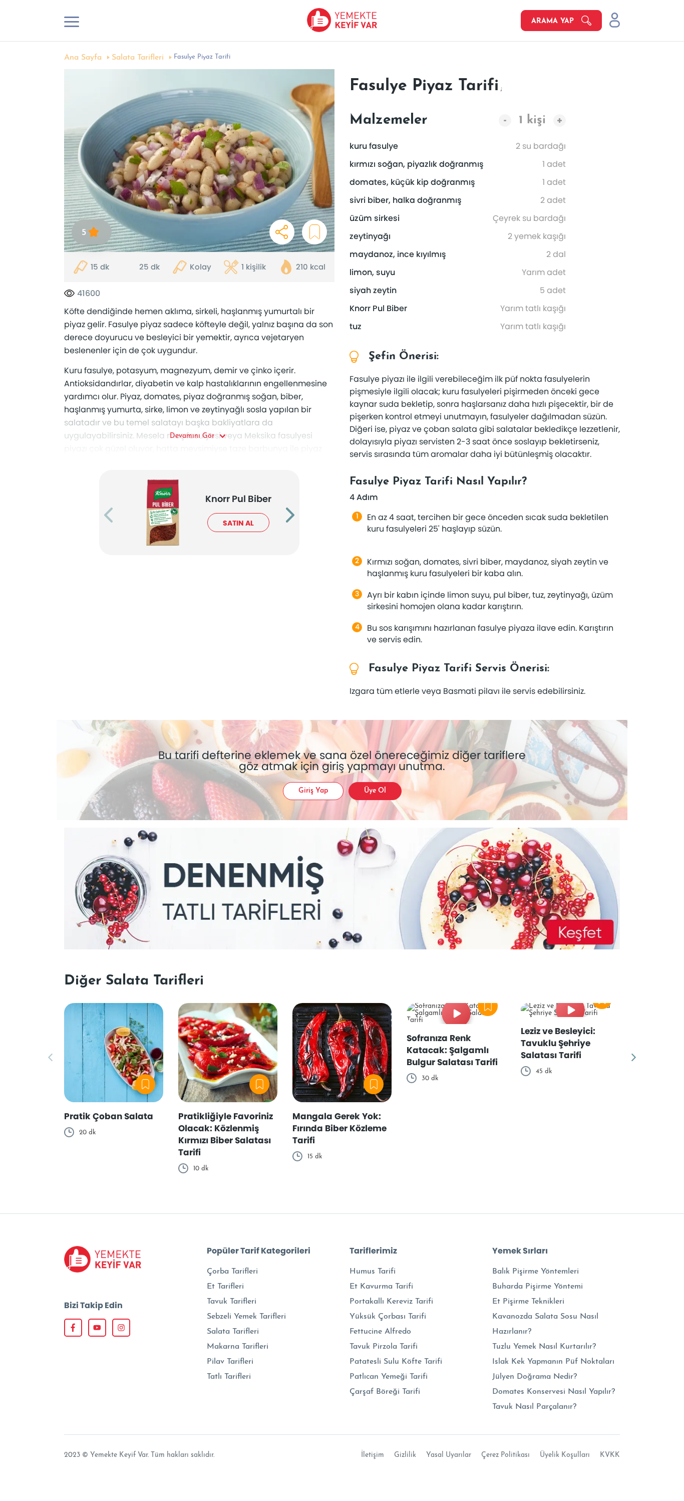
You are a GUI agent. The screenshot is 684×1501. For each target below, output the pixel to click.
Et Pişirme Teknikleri (528, 1302)
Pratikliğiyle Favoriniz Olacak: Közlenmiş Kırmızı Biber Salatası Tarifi (225, 1134)
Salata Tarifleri (138, 58)
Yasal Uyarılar (448, 1455)
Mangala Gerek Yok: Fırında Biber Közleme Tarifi (339, 1128)
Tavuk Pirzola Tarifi (384, 1347)
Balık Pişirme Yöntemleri (535, 1272)
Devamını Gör (192, 436)
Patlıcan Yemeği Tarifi (389, 1377)
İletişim (372, 1455)
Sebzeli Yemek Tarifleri (246, 1317)
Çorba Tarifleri (232, 1272)
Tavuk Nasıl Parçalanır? (534, 1407)
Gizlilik (405, 1455)
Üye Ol (375, 791)
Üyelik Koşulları (565, 1455)
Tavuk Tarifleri (231, 1302)
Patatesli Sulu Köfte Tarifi (396, 1362)
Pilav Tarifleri (230, 1362)
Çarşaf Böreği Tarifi (385, 1392)
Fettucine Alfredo (380, 1332)
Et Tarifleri (225, 1287)
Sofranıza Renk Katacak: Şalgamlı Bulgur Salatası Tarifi (452, 1050)
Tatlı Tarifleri (229, 1377)
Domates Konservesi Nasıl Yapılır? (553, 1392)
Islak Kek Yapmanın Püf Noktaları (553, 1362)
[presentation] (108, 516)
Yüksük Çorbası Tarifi (388, 1317)
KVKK (610, 1455)
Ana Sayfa (83, 58)
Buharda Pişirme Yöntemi (537, 1287)
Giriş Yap (313, 791)
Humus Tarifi (373, 1272)
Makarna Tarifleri (237, 1347)
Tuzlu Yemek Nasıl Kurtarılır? (544, 1347)
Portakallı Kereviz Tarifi (391, 1302)
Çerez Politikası (505, 1455)
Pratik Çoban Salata (108, 1116)
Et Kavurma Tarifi (381, 1287)
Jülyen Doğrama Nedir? (534, 1377)
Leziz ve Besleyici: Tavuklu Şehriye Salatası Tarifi (558, 1043)
